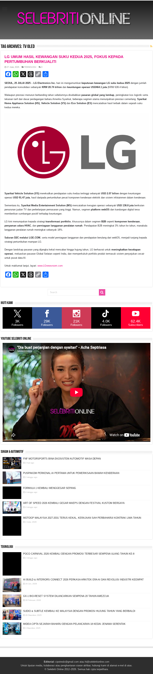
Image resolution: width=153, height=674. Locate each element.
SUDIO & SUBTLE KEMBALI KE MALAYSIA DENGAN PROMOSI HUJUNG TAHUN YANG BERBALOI (79, 611)
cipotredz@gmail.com (67, 661)
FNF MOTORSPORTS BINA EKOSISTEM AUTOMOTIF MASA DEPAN (62, 458)
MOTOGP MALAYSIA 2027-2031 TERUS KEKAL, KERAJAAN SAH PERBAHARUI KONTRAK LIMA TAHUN (82, 517)
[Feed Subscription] (151, 46)
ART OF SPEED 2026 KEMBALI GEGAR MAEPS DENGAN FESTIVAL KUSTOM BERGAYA (74, 503)
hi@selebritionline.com (97, 661)
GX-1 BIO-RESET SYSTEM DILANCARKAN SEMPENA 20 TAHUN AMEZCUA (66, 596)
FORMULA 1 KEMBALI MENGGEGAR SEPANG (49, 488)
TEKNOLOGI (30, 67)
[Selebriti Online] (76, 20)
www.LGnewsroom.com (50, 265)
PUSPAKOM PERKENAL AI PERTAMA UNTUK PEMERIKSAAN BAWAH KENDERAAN (71, 473)
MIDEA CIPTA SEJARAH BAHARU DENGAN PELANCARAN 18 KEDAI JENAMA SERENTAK (74, 624)
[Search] (102, 292)
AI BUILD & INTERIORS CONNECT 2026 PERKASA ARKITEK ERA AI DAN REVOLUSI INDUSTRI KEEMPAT (83, 579)
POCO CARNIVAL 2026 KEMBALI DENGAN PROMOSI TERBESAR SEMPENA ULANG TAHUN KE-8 (78, 553)
